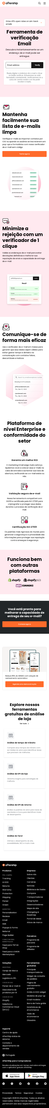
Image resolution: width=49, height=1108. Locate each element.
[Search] (39, 3)
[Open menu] (45, 3)
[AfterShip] (10, 3)
